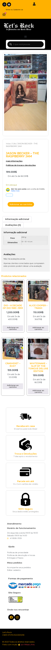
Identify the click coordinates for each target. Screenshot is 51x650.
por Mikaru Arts (28, 644)
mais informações (14, 161)
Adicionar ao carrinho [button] (13, 328)
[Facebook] (9, 4)
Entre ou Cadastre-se (14, 10)
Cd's (14, 144)
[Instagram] (4, 4)
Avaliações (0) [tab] (13, 225)
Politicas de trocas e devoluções (21, 165)
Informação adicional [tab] (17, 219)
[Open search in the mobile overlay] (25, 44)
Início (8, 144)
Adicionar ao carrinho (21, 204)
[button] (25, 37)
